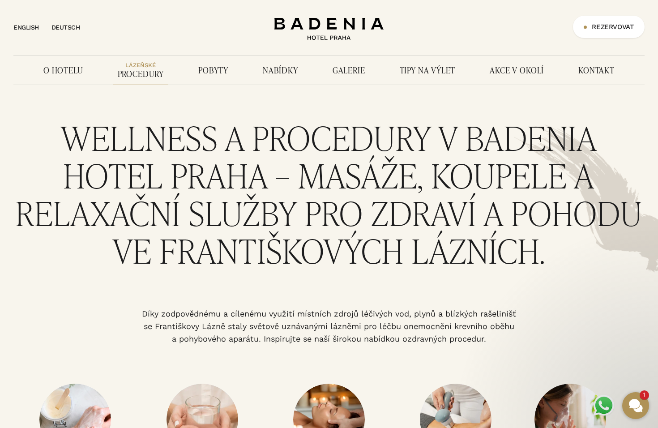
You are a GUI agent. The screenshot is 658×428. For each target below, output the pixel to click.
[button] (582, 297)
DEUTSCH (65, 27)
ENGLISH (26, 27)
